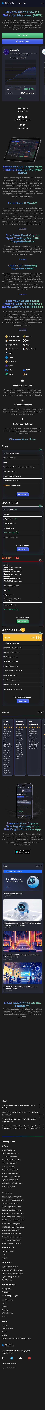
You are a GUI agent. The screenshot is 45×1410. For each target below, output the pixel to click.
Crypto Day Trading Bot (10, 1170)
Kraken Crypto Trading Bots (11, 1210)
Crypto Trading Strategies (10, 1277)
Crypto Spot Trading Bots (10, 1153)
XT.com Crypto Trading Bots (11, 1237)
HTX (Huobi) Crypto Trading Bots (13, 1227)
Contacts (5, 1306)
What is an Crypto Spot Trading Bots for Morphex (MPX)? (19, 1107)
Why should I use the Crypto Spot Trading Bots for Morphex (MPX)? (19, 1120)
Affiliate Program (7, 1313)
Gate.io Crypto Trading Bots (11, 1243)
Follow (20, 98)
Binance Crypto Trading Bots (11, 1197)
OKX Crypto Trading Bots (10, 1203)
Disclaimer (5, 1332)
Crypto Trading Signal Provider (12, 1273)
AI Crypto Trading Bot (9, 1156)
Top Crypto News (8, 1251)
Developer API (7, 1289)
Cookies (4, 1335)
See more (40, 712)
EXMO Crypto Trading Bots (11, 1240)
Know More (22, 229)
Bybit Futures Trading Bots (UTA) (13, 1217)
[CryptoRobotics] (8, 1345)
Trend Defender (7, 1280)
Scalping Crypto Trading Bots (12, 1183)
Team (3, 1303)
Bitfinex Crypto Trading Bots (11, 1233)
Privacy (4, 1325)
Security (4, 1316)
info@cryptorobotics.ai (9, 1363)
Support (4, 1258)
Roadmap (5, 1310)
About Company (7, 1300)
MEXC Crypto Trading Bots (11, 1230)
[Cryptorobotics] (8, 3)
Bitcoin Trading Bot (8, 1166)
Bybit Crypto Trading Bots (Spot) (13, 1213)
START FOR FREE (22, 35)
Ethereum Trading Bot (9, 1163)
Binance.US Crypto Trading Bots (13, 1200)
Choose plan (22, 494)
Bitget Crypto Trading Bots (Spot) (13, 1220)
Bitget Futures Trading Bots (11, 1224)
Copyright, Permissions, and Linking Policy (16, 1338)
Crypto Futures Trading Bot (11, 1160)
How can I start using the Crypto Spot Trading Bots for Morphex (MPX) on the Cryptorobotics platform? (19, 1127)
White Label (6, 1292)
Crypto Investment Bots (10, 1180)
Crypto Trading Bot (8, 1150)
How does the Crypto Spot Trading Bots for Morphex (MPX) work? (20, 1113)
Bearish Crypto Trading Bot (11, 1176)
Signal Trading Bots (8, 1186)
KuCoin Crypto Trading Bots (11, 1207)
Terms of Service (7, 1328)
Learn (4, 1255)
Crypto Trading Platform (10, 1267)
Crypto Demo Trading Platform (12, 1270)
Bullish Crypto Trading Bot (10, 1173)
